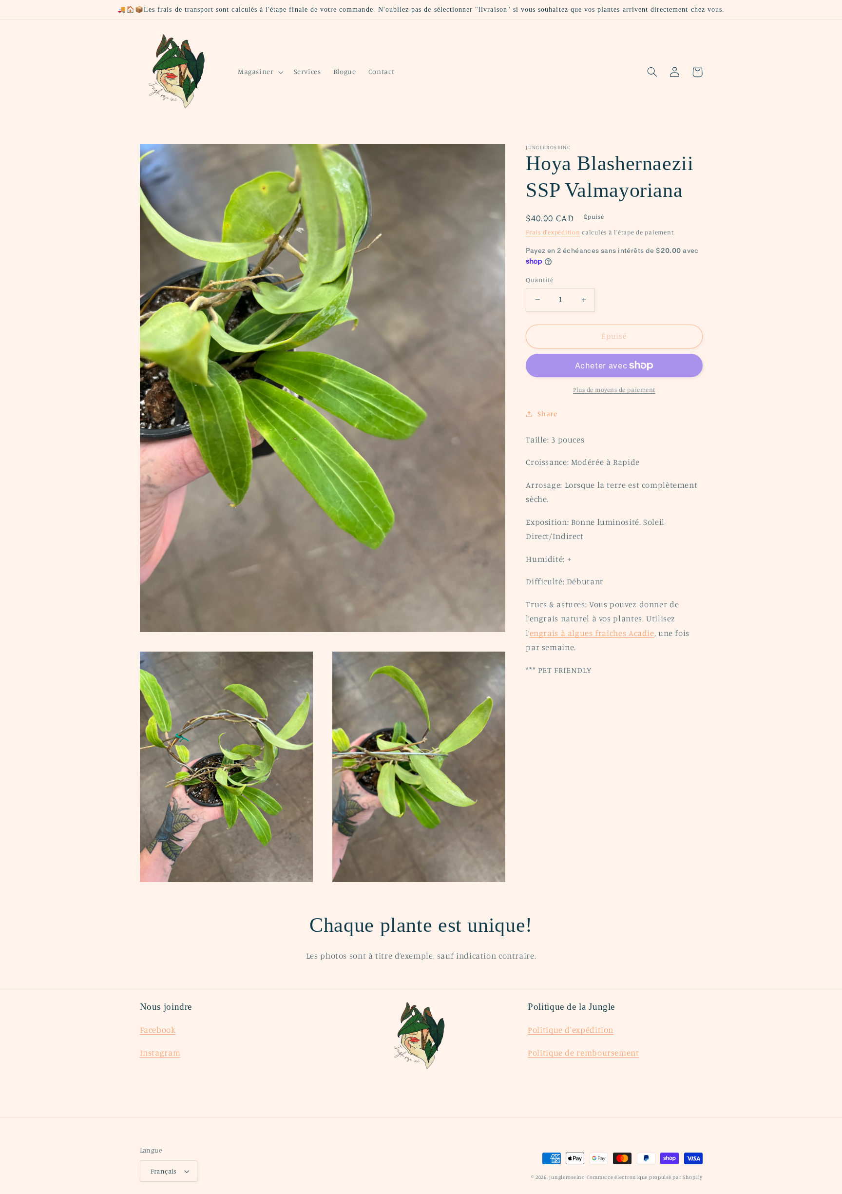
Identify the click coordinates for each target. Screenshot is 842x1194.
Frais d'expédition (553, 232)
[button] (259, 72)
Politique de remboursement (583, 1053)
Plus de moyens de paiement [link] (614, 389)
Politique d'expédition (570, 1030)
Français (164, 1171)
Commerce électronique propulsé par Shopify (645, 1177)
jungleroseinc (567, 1177)
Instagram (160, 1053)
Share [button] (547, 413)
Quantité (539, 280)
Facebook (158, 1030)
